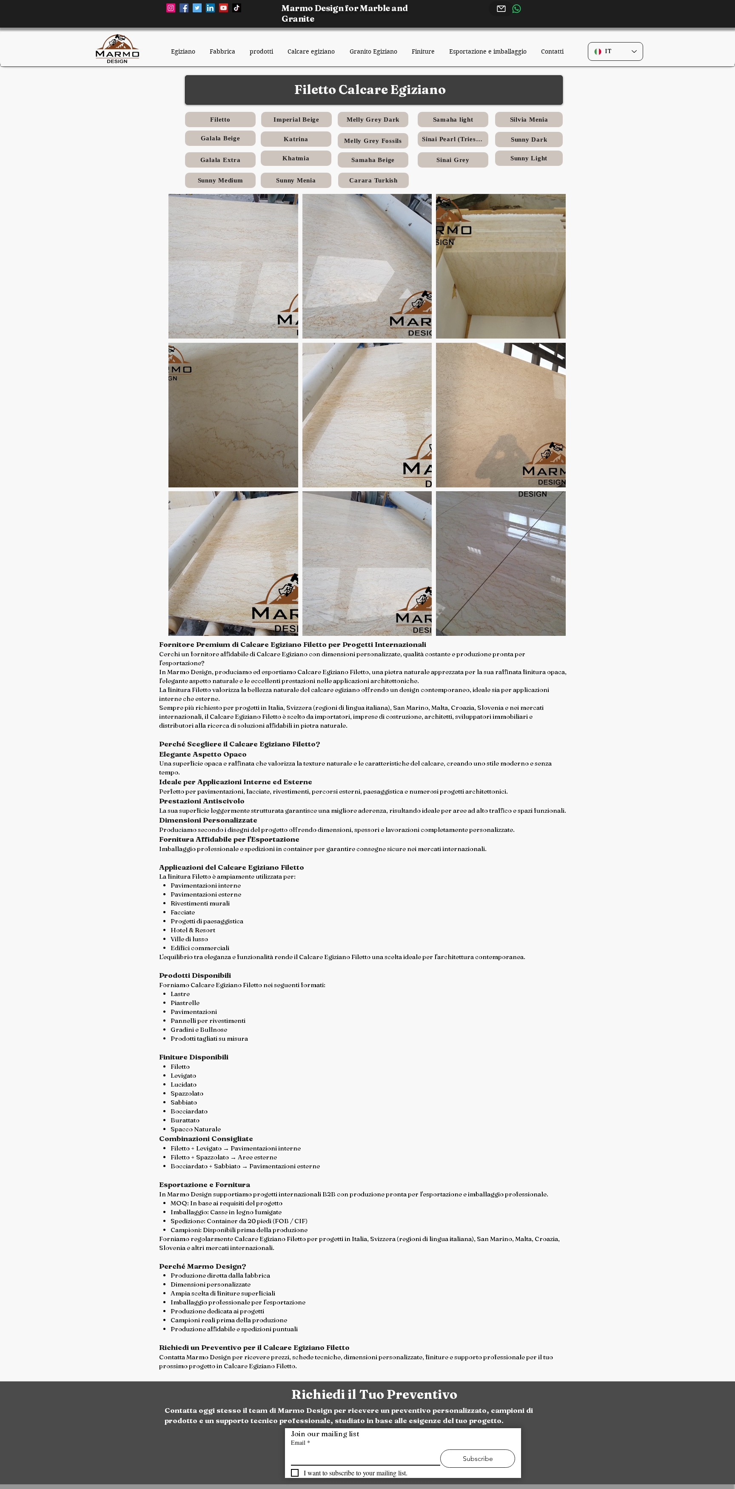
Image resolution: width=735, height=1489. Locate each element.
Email (300, 1442)
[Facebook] (183, 7)
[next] (547, 422)
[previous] (186, 422)
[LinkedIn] (210, 7)
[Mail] (501, 8)
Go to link (321, 329)
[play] (548, 629)
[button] (233, 266)
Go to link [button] (187, 329)
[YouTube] (223, 7)
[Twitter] (197, 7)
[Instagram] (170, 7)
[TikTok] (236, 7)
